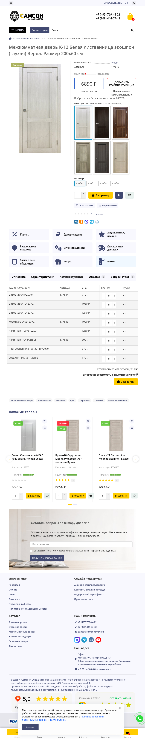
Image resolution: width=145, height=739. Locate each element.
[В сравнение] (44, 427)
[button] (70, 504)
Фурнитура (15, 646)
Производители (83, 599)
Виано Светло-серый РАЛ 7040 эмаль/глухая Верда (27, 456)
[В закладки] (44, 421)
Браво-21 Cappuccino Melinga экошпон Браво (114, 456)
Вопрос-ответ (122, 277)
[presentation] (9, 459)
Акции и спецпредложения (89, 584)
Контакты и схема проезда (89, 589)
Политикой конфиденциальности (77, 689)
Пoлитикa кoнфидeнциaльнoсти (28, 608)
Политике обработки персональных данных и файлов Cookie (63, 718)
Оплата (13, 589)
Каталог (14, 616)
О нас (12, 594)
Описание (18, 277)
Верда (114, 62)
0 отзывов (97, 214)
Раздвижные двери (20, 636)
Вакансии (14, 599)
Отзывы (96, 277)
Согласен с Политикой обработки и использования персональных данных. (75, 550)
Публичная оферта (20, 604)
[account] (134, 3)
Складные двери (18, 641)
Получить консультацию (47, 558)
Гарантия (14, 584)
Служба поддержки (88, 578)
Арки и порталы (18, 622)
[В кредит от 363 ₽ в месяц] (119, 195)
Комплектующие (71, 277)
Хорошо (30, 727)
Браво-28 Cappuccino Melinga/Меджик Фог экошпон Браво (68, 458)
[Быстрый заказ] (129, 195)
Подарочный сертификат (89, 594)
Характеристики (42, 277)
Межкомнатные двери (28, 38)
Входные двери (18, 626)
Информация (18, 578)
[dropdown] (11, 3)
